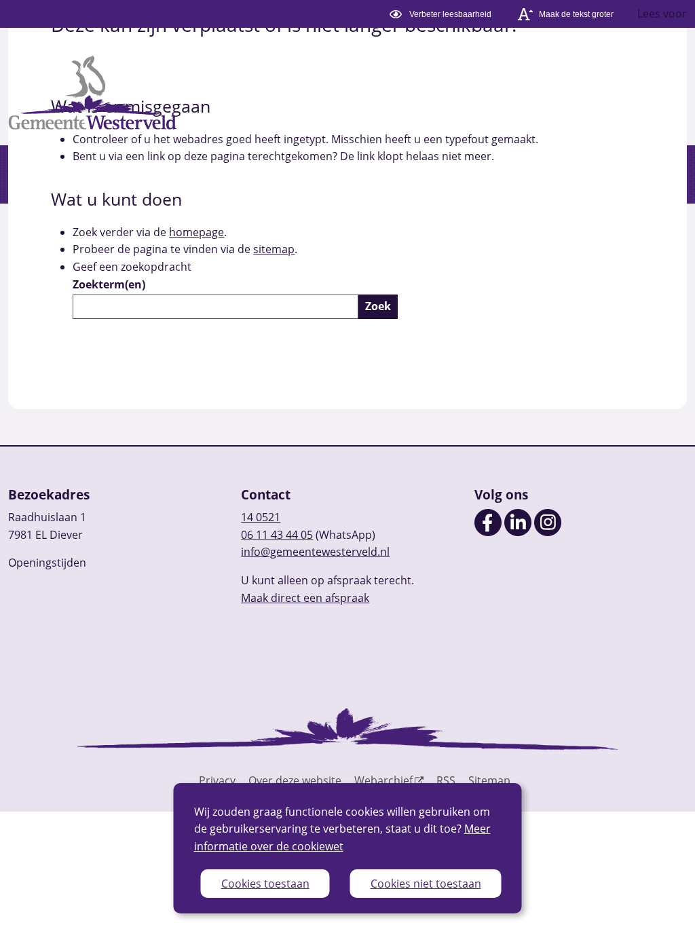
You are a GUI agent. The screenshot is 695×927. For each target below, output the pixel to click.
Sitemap (489, 780)
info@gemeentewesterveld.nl (315, 551)
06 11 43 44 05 (277, 534)
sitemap (274, 249)
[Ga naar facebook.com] (488, 532)
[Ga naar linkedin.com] (517, 532)
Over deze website (294, 780)
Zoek (378, 306)
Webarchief (383, 780)
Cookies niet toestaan (426, 883)
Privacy (217, 780)
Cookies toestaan (265, 883)
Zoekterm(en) (109, 284)
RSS (445, 780)
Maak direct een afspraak (305, 597)
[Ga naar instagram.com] (547, 532)
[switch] (442, 14)
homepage (196, 232)
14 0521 (260, 517)
